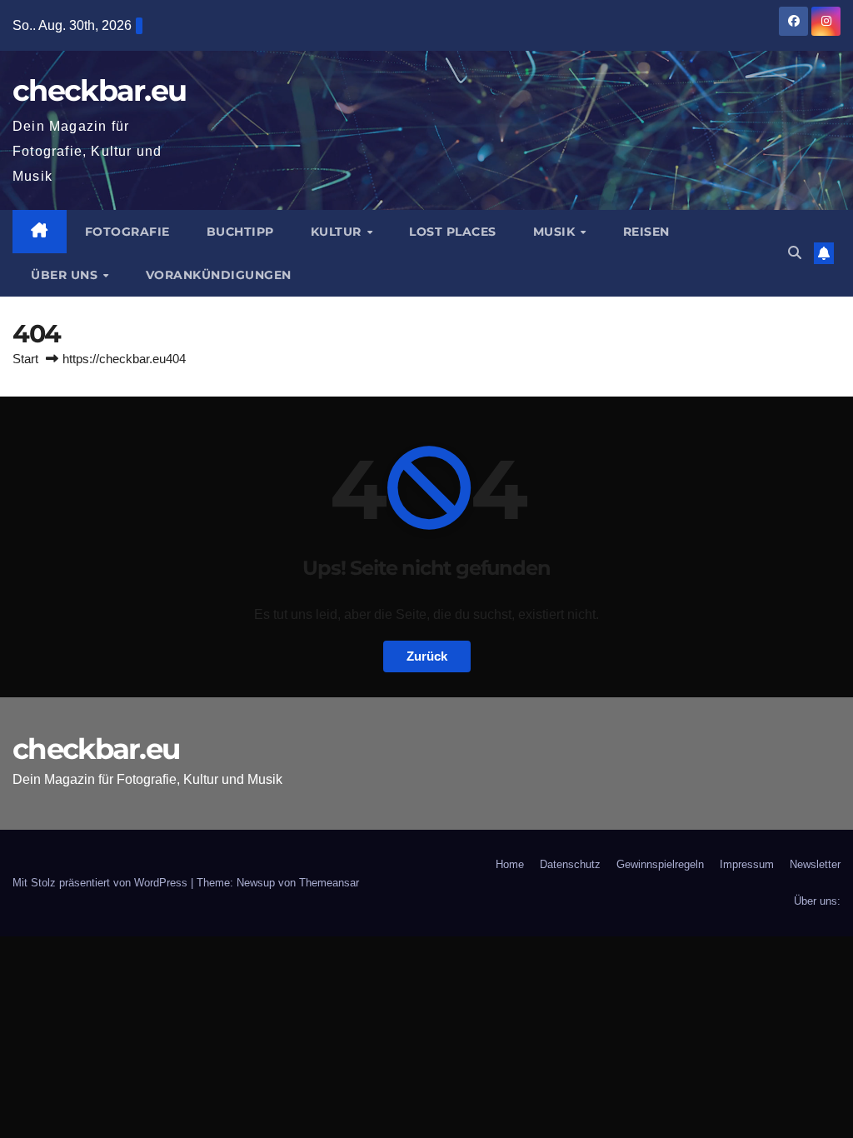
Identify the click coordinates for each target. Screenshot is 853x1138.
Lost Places (452, 231)
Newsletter (815, 864)
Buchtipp (240, 231)
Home (510, 864)
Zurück (427, 656)
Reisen (646, 231)
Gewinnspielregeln (660, 864)
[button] (794, 253)
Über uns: (817, 901)
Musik (556, 231)
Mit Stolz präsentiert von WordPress (101, 882)
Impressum (747, 864)
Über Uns (66, 274)
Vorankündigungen (219, 274)
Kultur (338, 231)
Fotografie (127, 231)
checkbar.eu (99, 90)
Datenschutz (570, 864)
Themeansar (329, 882)
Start (25, 359)
